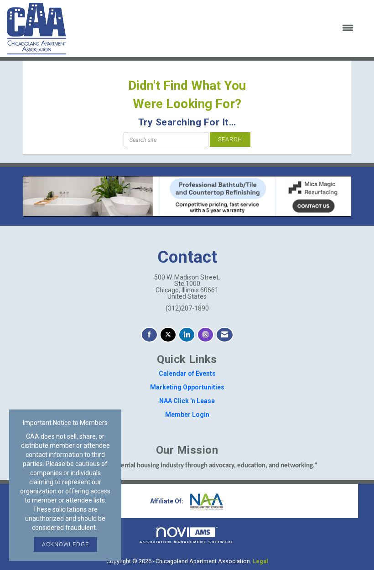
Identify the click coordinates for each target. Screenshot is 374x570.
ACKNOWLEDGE (65, 544)
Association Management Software (187, 542)
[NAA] (205, 501)
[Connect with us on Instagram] (205, 335)
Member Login (187, 414)
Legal (260, 561)
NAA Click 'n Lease (187, 400)
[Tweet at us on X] (168, 335)
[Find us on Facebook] (149, 335)
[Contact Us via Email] (225, 335)
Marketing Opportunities (187, 387)
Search (230, 139)
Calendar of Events (187, 373)
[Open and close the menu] (215, 28)
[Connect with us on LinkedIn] (186, 335)
